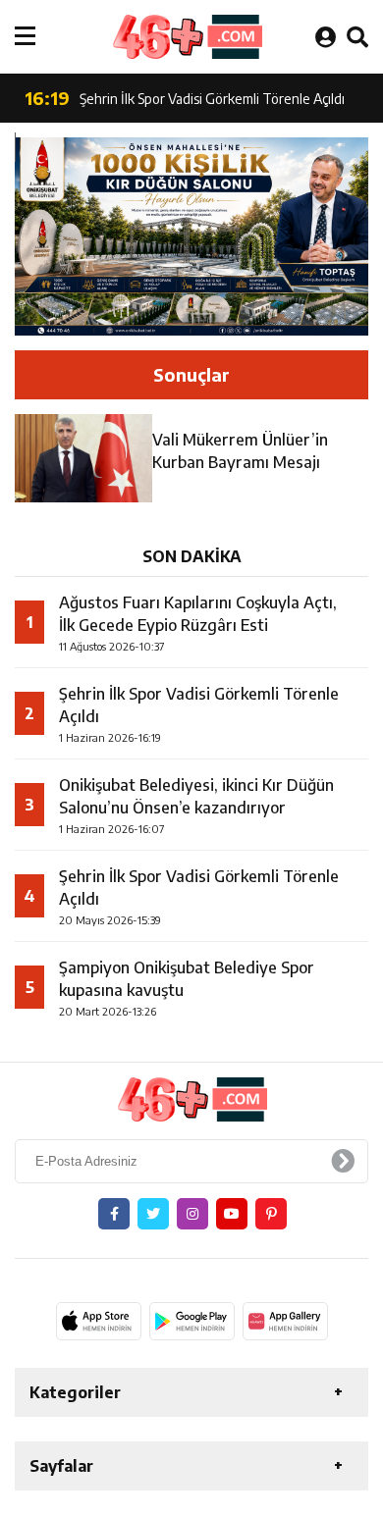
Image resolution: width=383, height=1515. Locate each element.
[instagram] (192, 1213)
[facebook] (114, 1213)
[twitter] (153, 1213)
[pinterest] (271, 1213)
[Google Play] (192, 1320)
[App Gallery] (285, 1320)
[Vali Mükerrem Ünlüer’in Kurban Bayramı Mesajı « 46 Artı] (187, 37)
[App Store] (98, 1320)
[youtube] (231, 1213)
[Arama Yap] (357, 36)
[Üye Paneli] (325, 36)
